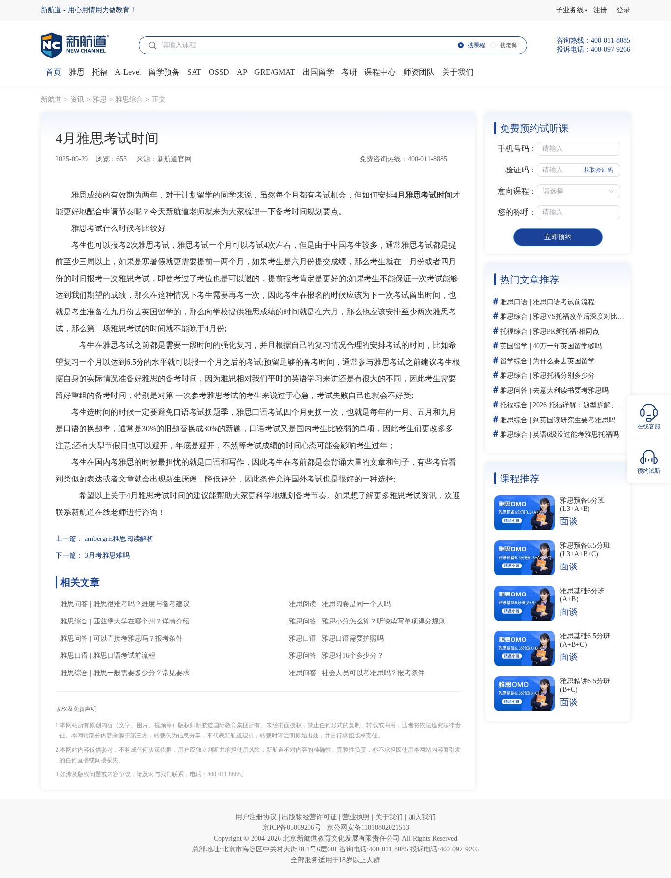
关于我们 (390, 817)
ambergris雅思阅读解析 (119, 538)
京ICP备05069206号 (292, 827)
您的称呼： (517, 212)
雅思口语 (302, 638)
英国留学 (514, 346)
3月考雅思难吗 (107, 555)
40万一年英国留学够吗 (567, 346)
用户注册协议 (257, 817)
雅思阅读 (302, 604)
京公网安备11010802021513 (368, 827)
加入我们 (422, 817)
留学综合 (514, 361)
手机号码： (517, 148)
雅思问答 (74, 604)
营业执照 (357, 817)
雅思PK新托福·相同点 (566, 331)
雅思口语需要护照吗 (353, 638)
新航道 (51, 99)
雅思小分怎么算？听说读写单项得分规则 (384, 621)
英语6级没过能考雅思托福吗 (576, 434)
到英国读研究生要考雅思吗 (574, 420)
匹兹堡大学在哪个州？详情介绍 (141, 621)
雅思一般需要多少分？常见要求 (141, 673)
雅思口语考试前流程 (124, 655)
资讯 (77, 99)
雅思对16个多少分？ (353, 655)
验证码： (521, 170)
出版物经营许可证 (310, 817)
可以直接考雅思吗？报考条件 (138, 638)
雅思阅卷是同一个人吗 (356, 604)
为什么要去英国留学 (564, 361)
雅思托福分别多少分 (564, 375)
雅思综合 (129, 99)
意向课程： (517, 191)
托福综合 (514, 331)
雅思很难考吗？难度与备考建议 (141, 604)
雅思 (100, 99)
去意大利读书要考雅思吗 (571, 390)
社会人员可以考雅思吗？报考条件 (373, 673)
